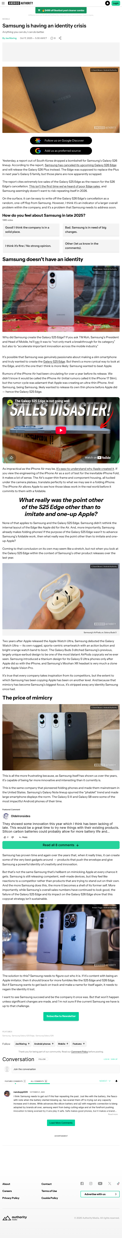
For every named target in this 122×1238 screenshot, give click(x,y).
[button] (61, 3)
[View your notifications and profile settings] (116, 1081)
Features (7, 1031)
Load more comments (61, 1122)
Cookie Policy (49, 1198)
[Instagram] (90, 1183)
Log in (106, 1059)
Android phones (44, 1044)
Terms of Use (49, 1191)
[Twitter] (109, 1183)
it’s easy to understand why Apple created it (85, 469)
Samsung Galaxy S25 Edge (23, 1035)
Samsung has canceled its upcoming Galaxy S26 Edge (80, 165)
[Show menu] (3, 3)
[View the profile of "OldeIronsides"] (6, 816)
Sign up (114, 1059)
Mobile (6, 19)
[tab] (15, 1081)
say (37, 342)
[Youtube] (100, 1183)
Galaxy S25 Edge (54, 361)
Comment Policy (79, 1051)
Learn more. (88, 15)
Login (116, 3)
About (6, 1184)
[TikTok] (118, 1183)
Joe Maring (11, 38)
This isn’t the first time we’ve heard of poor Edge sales (64, 186)
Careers (7, 1191)
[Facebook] (82, 1183)
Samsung (6, 1035)
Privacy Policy (10, 1198)
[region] (61, 1111)
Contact (46, 1184)
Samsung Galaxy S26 (45, 1035)
